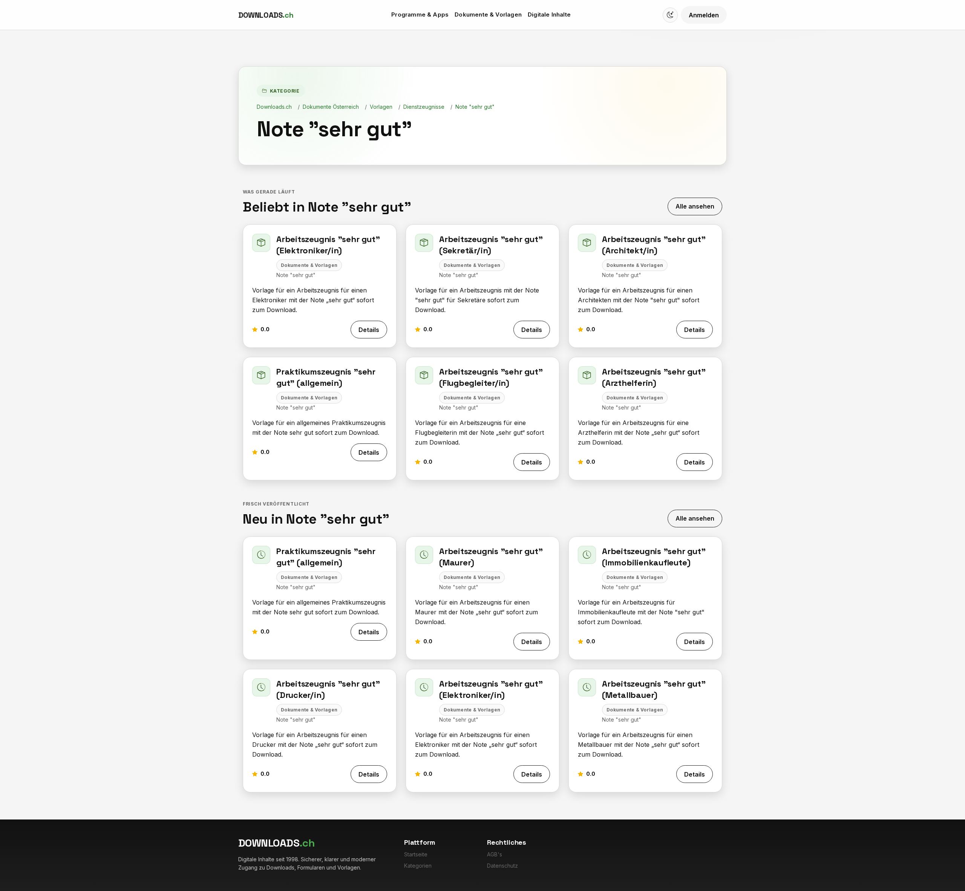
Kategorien (418, 865)
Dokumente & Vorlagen (488, 14)
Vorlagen (381, 107)
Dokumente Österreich (331, 107)
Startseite (415, 854)
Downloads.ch (274, 107)
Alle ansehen (695, 206)
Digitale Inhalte (549, 14)
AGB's (494, 854)
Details (368, 330)
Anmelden (704, 15)
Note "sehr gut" (475, 107)
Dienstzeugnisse (423, 107)
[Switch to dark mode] (670, 15)
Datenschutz (502, 865)
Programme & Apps (420, 14)
